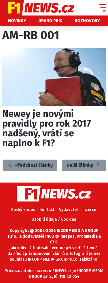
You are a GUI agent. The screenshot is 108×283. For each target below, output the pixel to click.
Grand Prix (50, 20)
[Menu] (102, 7)
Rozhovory (87, 20)
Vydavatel (68, 209)
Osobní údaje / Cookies (53, 219)
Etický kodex (23, 209)
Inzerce (89, 209)
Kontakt (46, 209)
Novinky (17, 20)
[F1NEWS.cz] (37, 7)
